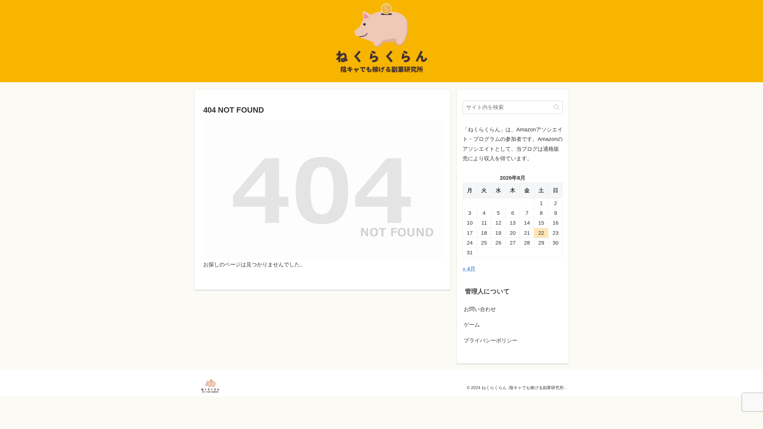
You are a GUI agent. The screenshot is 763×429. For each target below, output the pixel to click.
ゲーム (472, 325)
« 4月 (469, 269)
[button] (556, 107)
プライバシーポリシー (490, 340)
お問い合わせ (480, 309)
